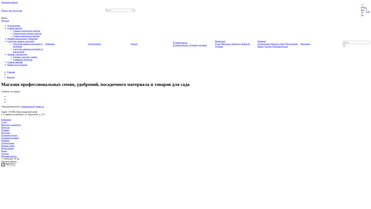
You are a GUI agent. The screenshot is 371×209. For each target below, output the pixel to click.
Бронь (260, 46)
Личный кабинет (9, 2)
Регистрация (291, 44)
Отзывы (219, 46)
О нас (218, 44)
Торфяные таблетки (22, 59)
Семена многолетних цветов (27, 33)
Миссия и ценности (231, 44)
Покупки (5, 132)
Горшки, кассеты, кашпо (25, 57)
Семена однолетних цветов (26, 31)
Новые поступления (17, 65)
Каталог (11, 77)
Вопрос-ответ (278, 44)
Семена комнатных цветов (26, 36)
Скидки (268, 46)
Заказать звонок (9, 161)
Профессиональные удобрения (22, 38)
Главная (11, 72)
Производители (280, 46)
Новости (245, 44)
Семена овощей (15, 62)
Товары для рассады (17, 54)
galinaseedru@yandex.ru (32, 106)
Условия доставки (198, 45)
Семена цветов (14, 28)
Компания (6, 119)
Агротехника (13, 25)
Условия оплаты (181, 45)
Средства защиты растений (20, 41)
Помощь (5, 140)
